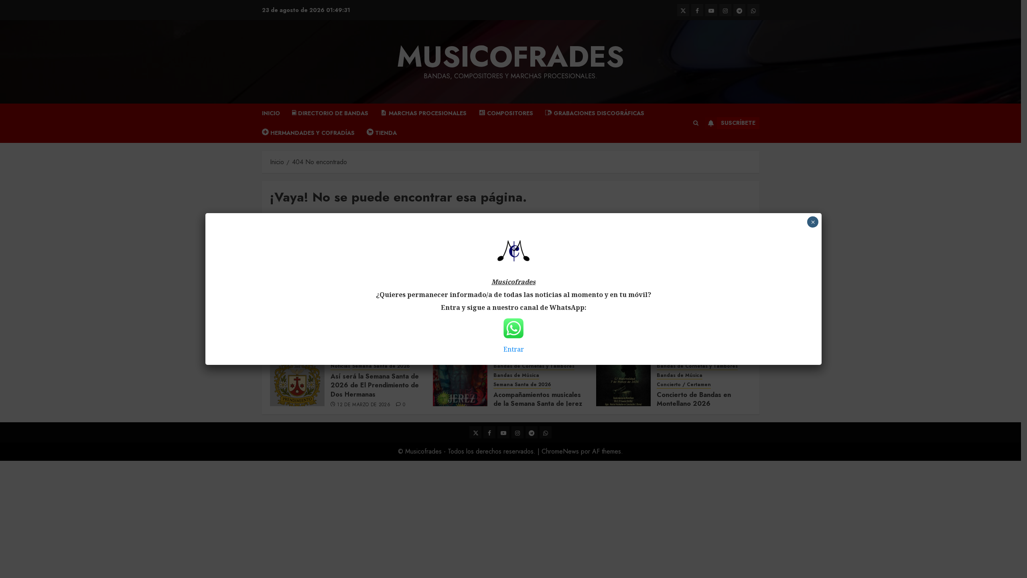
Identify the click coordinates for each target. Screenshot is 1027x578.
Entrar (513, 349)
